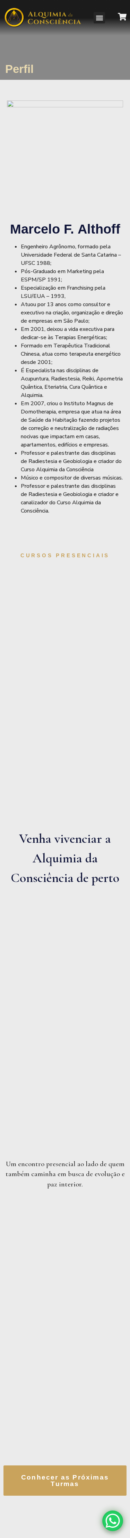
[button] (99, 17)
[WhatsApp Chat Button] (112, 1520)
